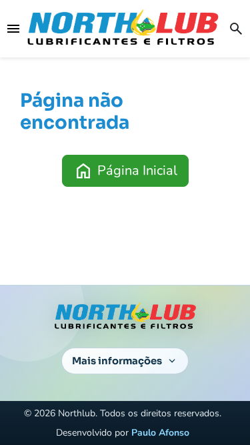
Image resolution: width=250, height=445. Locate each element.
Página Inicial (125, 171)
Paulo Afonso (160, 432)
